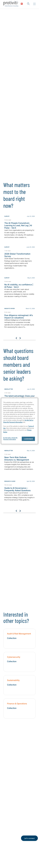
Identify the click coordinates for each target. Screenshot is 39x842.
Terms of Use (18, 828)
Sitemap (7, 802)
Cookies (14, 834)
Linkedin (5, 818)
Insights (6, 784)
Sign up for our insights (15, 120)
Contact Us (8, 778)
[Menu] (34, 4)
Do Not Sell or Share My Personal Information (18, 421)
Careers (6, 772)
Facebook (15, 818)
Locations (7, 790)
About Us (7, 766)
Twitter (10, 818)
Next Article (20, 338)
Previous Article (16, 338)
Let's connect (29, 838)
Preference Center (11, 796)
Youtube (21, 818)
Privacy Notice (7, 828)
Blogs (26, 818)
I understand (28, 439)
